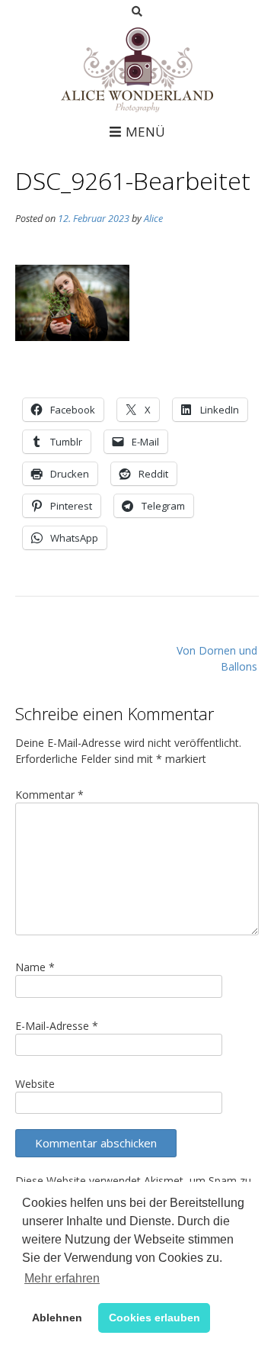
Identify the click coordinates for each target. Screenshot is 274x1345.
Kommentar (49, 794)
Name (35, 967)
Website (35, 1083)
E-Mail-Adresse (56, 1025)
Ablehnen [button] (57, 1317)
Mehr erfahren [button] (62, 1278)
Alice (153, 218)
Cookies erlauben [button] (154, 1317)
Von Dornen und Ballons (217, 658)
